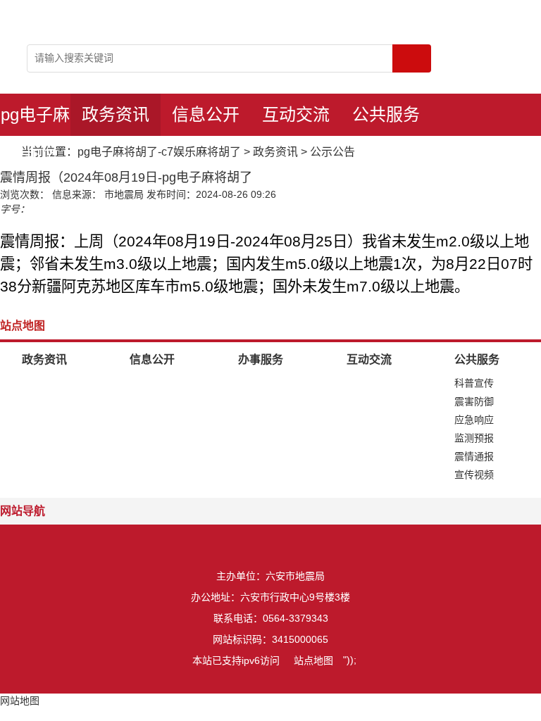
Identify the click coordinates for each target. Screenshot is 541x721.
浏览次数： (24, 194)
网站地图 (19, 700)
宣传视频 (474, 474)
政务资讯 (115, 114)
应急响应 (474, 419)
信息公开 (206, 114)
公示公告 (332, 152)
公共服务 (386, 114)
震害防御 (474, 401)
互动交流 (296, 114)
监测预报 (474, 438)
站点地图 (313, 660)
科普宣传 (474, 383)
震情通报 (474, 456)
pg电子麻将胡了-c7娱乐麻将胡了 (35, 120)
